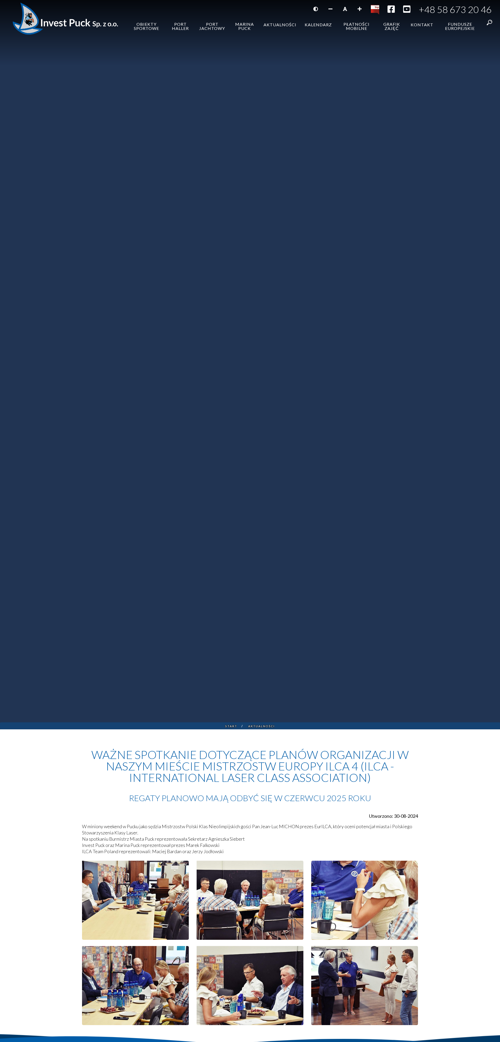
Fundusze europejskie (460, 26)
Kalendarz (318, 24)
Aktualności (280, 24)
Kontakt (422, 24)
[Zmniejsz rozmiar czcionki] (330, 9)
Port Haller (180, 26)
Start (231, 726)
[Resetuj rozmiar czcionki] (345, 9)
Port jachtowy (212, 26)
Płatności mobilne (356, 26)
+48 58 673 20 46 (455, 9)
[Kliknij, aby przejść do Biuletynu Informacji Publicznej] (375, 9)
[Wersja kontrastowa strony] (315, 9)
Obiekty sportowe (146, 26)
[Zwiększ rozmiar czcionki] (359, 9)
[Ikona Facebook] (391, 10)
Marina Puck (244, 26)
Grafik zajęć (391, 26)
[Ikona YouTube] (406, 10)
